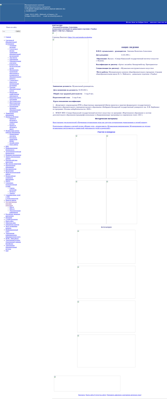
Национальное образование (10, 166)
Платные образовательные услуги (15, 88)
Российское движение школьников (13, 215)
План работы (13, 144)
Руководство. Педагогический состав (14, 66)
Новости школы (11, 200)
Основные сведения (12, 46)
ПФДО (8, 181)
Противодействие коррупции (11, 161)
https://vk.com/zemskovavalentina (80, 37)
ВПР (7, 146)
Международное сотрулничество (14, 103)
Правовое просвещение (13, 155)
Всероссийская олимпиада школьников (10, 177)
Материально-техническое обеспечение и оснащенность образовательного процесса (15, 74)
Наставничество (11, 169)
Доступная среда (14, 101)
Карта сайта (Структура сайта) (96, 395)
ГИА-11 (12, 209)
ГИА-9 (11, 207)
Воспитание (10, 170)
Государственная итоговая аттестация (11, 203)
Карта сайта (9, 221)
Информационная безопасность (11, 149)
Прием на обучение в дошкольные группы (13, 121)
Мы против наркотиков (13, 164)
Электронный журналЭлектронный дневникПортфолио (13, 242)
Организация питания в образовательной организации (15, 109)
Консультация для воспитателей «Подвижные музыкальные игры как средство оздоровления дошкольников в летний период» (100, 122)
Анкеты (12, 193)
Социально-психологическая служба (11, 184)
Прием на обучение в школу (13, 127)
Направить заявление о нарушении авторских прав (124, 395)
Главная (8, 37)
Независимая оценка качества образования (13, 131)
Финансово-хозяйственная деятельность (14, 94)
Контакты (81, 395)
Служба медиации (12, 219)
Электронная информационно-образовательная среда (13, 235)
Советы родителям (12, 189)
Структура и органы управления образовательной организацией (15, 52)
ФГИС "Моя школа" (12, 238)
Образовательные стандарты (15, 62)
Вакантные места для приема (15, 98)
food (7, 250)
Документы (13, 57)
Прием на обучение (12, 117)
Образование (13, 59)
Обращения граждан (12, 224)
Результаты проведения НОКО (13, 139)
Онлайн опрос (14, 143)
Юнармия (9, 217)
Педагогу (12, 191)
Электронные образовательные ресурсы (11, 247)
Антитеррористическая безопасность (13, 152)
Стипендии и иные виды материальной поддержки (14, 82)
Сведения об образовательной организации (11, 42)
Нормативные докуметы (14, 135)
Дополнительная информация (14, 211)
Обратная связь (11, 223)
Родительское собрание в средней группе (68, 126)
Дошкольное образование (10, 114)
